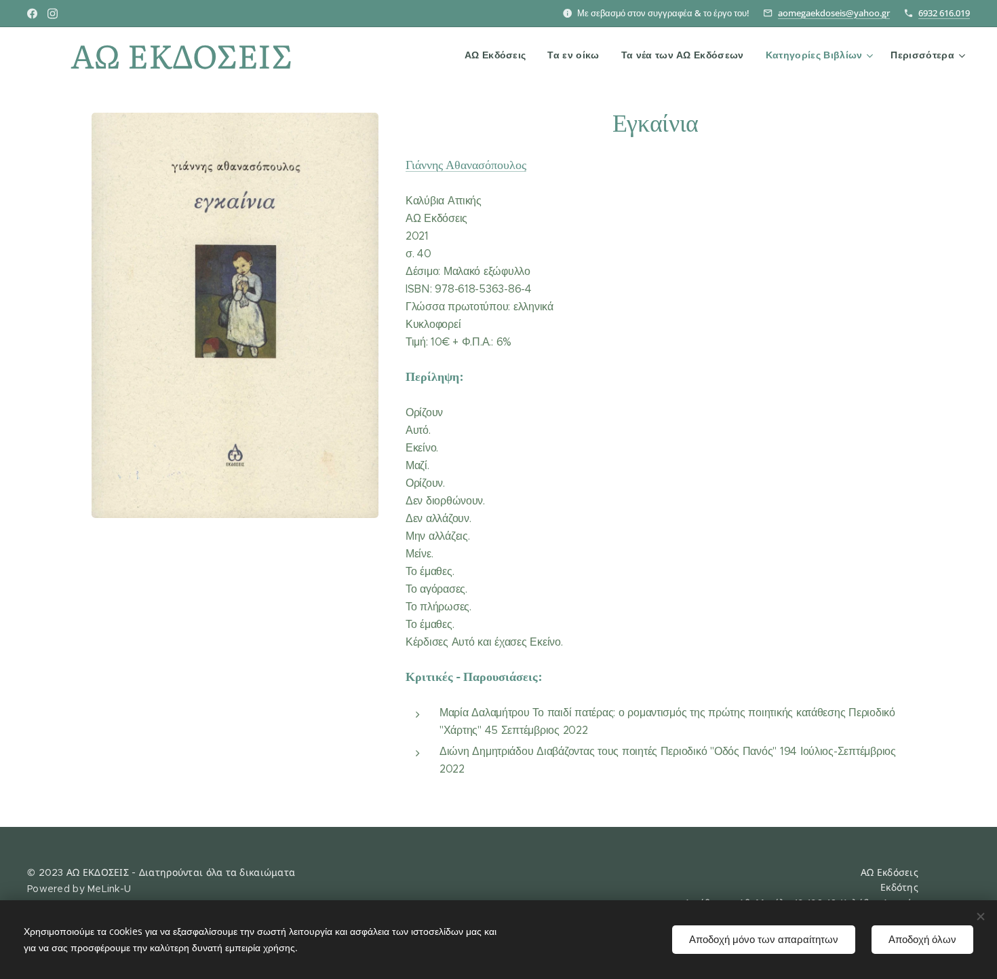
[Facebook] (32, 13)
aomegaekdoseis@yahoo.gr (834, 13)
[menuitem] (499, 55)
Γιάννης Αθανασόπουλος (466, 164)
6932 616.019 (944, 13)
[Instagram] (52, 13)
